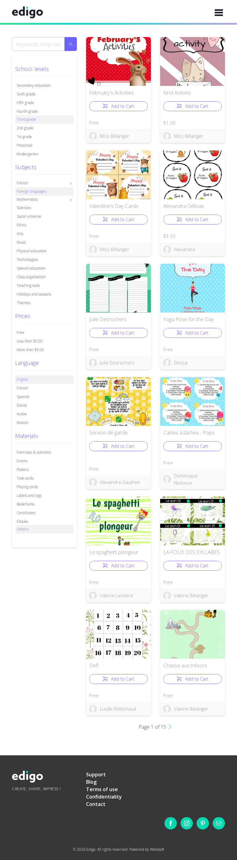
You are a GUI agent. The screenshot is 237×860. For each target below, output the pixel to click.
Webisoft (157, 849)
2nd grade (25, 128)
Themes (23, 302)
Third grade (26, 119)
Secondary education (34, 85)
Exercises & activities (34, 452)
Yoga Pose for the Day (188, 319)
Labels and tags (29, 495)
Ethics (21, 225)
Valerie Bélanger (191, 595)
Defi (94, 665)
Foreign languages (31, 191)
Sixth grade (26, 94)
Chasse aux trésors (185, 665)
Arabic (22, 414)
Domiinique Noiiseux (186, 479)
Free (20, 332)
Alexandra (184, 249)
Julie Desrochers (108, 319)
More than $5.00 (30, 349)
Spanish (23, 396)
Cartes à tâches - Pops (188, 432)
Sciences (24, 207)
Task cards (25, 478)
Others (22, 529)
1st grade (24, 136)
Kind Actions (177, 92)
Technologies (27, 259)
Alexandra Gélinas (183, 205)
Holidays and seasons (34, 294)
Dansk (22, 405)
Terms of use (102, 789)
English (22, 379)
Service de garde (108, 432)
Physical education (32, 251)
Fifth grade (25, 102)
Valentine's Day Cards (114, 205)
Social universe (29, 216)
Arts (20, 233)
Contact (96, 804)
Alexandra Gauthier (120, 482)
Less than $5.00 (30, 341)
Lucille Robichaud (118, 709)
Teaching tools (28, 285)
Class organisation (31, 276)
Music (21, 242)
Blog (91, 781)
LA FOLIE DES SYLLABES (191, 552)
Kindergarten (28, 154)
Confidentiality (104, 796)
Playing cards (27, 486)
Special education (31, 268)
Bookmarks (26, 504)
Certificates (26, 512)
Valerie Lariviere (117, 595)
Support (96, 774)
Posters (23, 469)
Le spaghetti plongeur (113, 552)
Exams (22, 461)
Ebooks (22, 521)
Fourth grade (27, 111)
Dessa (180, 362)
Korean (22, 422)
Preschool (24, 145)
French (22, 388)
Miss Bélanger (114, 136)
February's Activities (111, 92)
